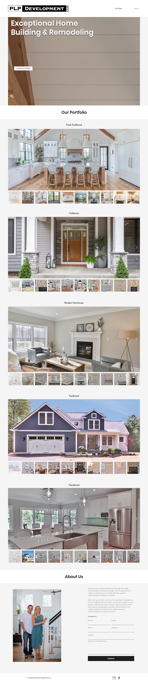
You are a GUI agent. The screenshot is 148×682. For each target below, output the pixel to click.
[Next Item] (136, 160)
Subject (91, 635)
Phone (90, 627)
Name (90, 620)
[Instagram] (114, 678)
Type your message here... (97, 641)
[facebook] (119, 678)
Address (115, 627)
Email (113, 620)
